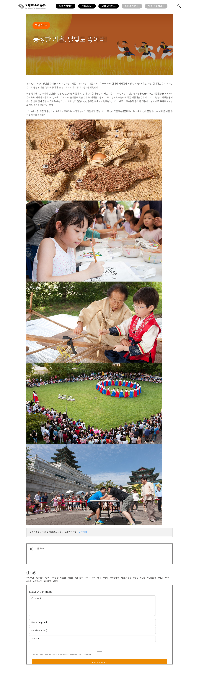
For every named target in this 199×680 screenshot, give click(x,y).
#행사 (55, 581)
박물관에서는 (65, 6)
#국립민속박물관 (58, 578)
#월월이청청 (126, 578)
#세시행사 (96, 578)
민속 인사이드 (108, 6)
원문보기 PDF (132, 6)
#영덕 (105, 578)
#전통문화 (151, 578)
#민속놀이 (79, 578)
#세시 (87, 578)
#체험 (160, 578)
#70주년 (30, 578)
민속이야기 (86, 6)
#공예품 (39, 578)
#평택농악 (37, 581)
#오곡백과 (114, 578)
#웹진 (135, 578)
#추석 (167, 578)
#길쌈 (70, 578)
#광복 (47, 578)
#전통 (142, 578)
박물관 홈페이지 (156, 6)
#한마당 (47, 581)
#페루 (28, 581)
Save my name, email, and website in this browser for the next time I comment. (61, 655)
